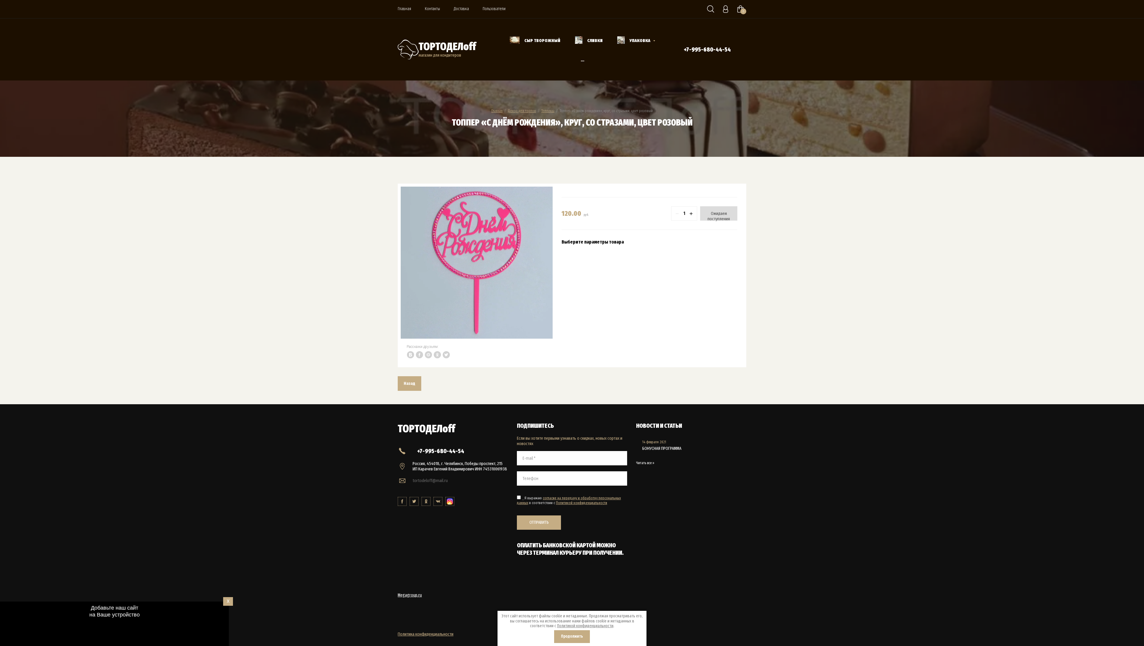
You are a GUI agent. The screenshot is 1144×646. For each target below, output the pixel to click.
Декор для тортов (522, 111)
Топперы (547, 111)
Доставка (461, 8)
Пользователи (494, 8)
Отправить (539, 522)
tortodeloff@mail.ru (430, 480)
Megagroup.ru (410, 595)
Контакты (432, 8)
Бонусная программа (661, 448)
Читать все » (645, 463)
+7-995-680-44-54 (707, 49)
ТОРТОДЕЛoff (447, 46)
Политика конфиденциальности (425, 634)
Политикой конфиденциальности (581, 503)
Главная (404, 8)
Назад (409, 383)
